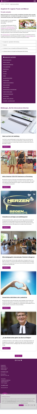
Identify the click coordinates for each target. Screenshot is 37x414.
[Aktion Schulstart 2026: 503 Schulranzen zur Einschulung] (18, 162)
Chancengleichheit (6, 66)
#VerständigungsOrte (7, 59)
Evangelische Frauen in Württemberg (8, 28)
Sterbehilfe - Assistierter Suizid (9, 100)
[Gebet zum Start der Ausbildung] (18, 122)
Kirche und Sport (6, 87)
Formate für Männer (30, 36)
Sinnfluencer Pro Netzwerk (8, 94)
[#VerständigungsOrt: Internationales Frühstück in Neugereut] (18, 242)
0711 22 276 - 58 (4, 387)
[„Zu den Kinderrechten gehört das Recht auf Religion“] (18, 323)
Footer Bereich (2, 362)
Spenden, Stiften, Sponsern (8, 98)
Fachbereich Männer (6, 34)
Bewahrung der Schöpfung (8, 64)
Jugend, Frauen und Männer (8, 82)
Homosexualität (6, 80)
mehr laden (18, 355)
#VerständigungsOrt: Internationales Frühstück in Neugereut (18, 257)
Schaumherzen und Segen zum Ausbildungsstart (15, 216)
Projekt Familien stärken (7, 91)
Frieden (4, 75)
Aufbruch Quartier (6, 62)
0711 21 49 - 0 (3, 373)
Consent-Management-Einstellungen (11, 401)
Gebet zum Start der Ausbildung (10, 136)
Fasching (4, 73)
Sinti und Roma (6, 96)
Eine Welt (5, 71)
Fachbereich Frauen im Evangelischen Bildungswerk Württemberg (15, 48)
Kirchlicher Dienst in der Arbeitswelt (9, 89)
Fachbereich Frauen (10, 26)
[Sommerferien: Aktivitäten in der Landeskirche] (18, 283)
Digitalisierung (6, 69)
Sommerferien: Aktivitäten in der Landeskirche (14, 297)
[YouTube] (15, 360)
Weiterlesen (6, 146)
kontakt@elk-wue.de (4, 371)
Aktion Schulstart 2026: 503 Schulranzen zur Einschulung (17, 176)
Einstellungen (26, 405)
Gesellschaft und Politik (10, 57)
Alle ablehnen (32, 405)
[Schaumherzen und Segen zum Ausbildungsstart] (18, 202)
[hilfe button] (34, 1)
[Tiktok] (19, 360)
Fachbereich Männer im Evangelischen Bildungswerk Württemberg (15, 51)
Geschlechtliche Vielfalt (7, 78)
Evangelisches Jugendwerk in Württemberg (11, 41)
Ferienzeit (5, 44)
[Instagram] (17, 360)
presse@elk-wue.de (4, 385)
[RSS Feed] (18, 360)
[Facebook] (21, 360)
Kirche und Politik (6, 84)
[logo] (5, 1)
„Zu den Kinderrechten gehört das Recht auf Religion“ (16, 337)
